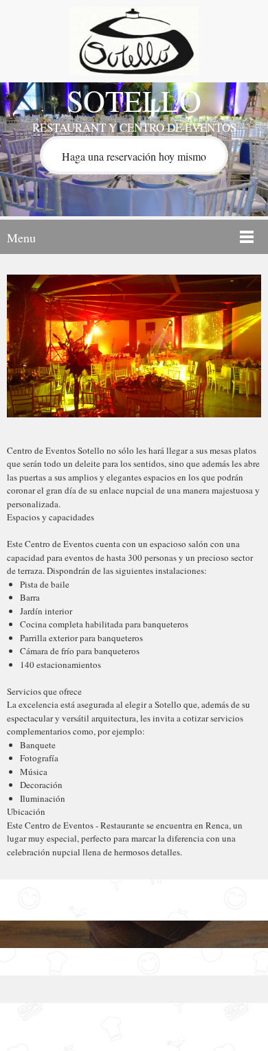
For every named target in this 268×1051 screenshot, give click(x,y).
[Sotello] (134, 41)
